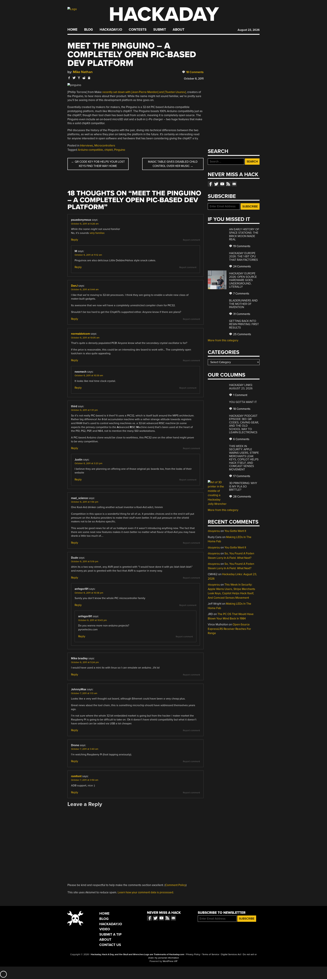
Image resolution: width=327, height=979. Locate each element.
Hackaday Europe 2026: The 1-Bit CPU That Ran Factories (243, 256)
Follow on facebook (210, 184)
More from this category (223, 340)
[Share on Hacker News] (79, 78)
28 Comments (241, 496)
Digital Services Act (231, 954)
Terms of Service (210, 954)
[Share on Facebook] (69, 78)
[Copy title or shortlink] (89, 78)
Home (72, 30)
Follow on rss (228, 184)
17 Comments (241, 476)
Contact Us (110, 945)
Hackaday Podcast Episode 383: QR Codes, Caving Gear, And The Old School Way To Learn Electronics (244, 424)
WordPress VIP (170, 961)
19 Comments (241, 246)
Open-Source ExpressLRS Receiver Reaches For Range (229, 629)
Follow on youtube (222, 184)
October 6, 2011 (194, 78)
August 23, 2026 (249, 30)
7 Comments (240, 293)
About (178, 30)
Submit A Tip (110, 934)
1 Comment (239, 395)
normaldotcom (80, 334)
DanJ (74, 286)
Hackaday (164, 14)
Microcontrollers (104, 145)
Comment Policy (175, 885)
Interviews (86, 145)
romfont (76, 776)
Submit (159, 30)
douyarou (214, 531)
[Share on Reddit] (84, 78)
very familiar (97, 233)
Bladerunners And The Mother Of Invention (243, 304)
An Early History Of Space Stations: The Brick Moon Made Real (244, 234)
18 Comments (194, 72)
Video (104, 929)
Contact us (234, 184)
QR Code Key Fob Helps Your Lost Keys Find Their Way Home (98, 164)
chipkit (108, 150)
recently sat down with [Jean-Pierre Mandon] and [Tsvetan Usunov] (144, 92)
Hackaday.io (111, 30)
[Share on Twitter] (74, 78)
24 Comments (241, 266)
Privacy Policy (193, 954)
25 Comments (241, 334)
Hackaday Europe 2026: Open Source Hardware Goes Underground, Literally (243, 280)
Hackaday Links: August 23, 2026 (241, 386)
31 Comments (241, 314)
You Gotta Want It (243, 402)
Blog (88, 30)
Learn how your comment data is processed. (146, 892)
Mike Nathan (83, 72)
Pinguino (119, 150)
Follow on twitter (216, 184)
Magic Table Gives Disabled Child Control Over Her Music (173, 164)
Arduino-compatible (90, 150)
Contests (137, 30)
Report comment (191, 240)
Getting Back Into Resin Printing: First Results (244, 324)
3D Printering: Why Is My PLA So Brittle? (243, 486)
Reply (74, 240)
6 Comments (240, 439)
